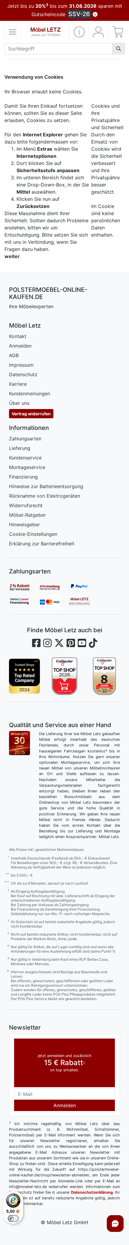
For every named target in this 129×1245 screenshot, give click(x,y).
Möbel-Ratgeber (27, 515)
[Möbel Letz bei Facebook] (36, 643)
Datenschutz (23, 374)
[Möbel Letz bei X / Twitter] (59, 643)
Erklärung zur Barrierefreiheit (41, 544)
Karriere (18, 384)
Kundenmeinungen (29, 394)
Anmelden (20, 346)
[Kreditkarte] (54, 602)
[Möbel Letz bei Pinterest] (71, 643)
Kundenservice (25, 458)
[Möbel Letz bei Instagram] (47, 643)
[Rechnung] (84, 602)
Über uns (19, 403)
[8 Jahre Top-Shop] (104, 676)
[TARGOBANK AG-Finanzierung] (24, 602)
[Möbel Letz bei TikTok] (93, 643)
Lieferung (19, 448)
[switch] (13, 1218)
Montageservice (27, 467)
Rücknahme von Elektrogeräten (44, 496)
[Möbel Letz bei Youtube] (82, 643)
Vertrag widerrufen (31, 413)
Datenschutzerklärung (92, 1192)
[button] (79, 32)
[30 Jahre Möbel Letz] (19, 743)
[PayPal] (84, 587)
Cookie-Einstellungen (33, 534)
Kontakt (17, 336)
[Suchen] (118, 48)
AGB (14, 355)
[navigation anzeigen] (12, 32)
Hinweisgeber (24, 524)
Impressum (21, 365)
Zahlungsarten (25, 439)
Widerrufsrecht (26, 505)
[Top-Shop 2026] (64, 676)
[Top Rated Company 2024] (24, 676)
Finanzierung (23, 477)
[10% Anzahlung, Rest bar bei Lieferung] (54, 587)
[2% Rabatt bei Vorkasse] (24, 587)
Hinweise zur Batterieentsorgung (46, 486)
